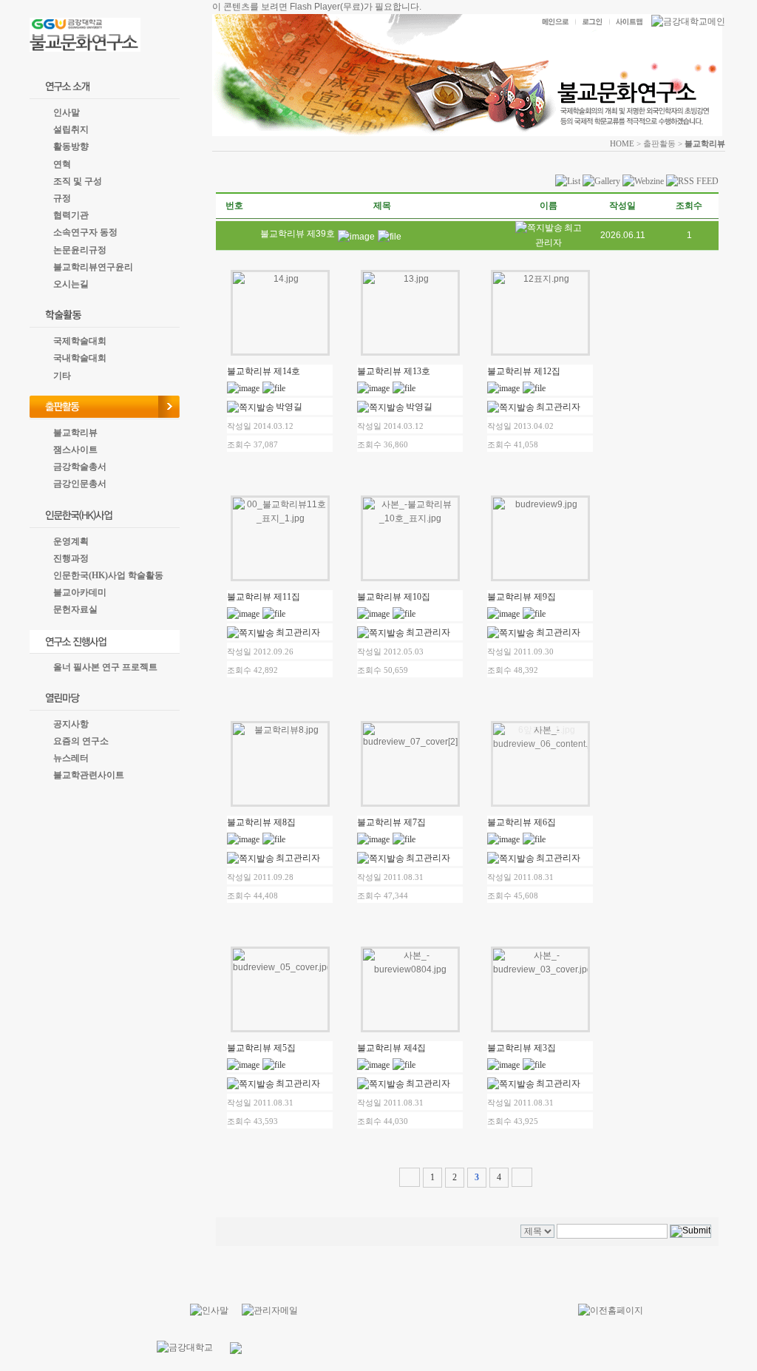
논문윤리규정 (79, 250)
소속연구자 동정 (85, 232)
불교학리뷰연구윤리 (93, 267)
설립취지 (71, 129)
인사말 (66, 112)
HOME (622, 143)
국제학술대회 (79, 341)
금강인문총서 (79, 483)
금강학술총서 (79, 466)
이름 (548, 205)
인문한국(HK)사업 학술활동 (108, 575)
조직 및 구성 (77, 181)
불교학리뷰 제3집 (521, 1048)
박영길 (289, 407)
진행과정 (71, 558)
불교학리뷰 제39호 (297, 233)
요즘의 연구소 (81, 741)
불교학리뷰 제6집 (521, 822)
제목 (382, 205)
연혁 (62, 164)
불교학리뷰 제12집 (523, 371)
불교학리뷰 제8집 (261, 822)
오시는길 (71, 284)
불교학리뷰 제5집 (261, 1048)
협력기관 (71, 215)
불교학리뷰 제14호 (263, 371)
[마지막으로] (522, 1177)
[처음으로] (409, 1177)
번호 (234, 205)
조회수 (689, 205)
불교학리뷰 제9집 (521, 597)
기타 (62, 375)
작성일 (622, 205)
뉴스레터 (71, 758)
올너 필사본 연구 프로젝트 (105, 667)
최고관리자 (558, 407)
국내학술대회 (79, 358)
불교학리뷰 (75, 432)
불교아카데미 (79, 592)
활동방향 (71, 146)
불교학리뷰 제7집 (391, 822)
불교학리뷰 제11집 (263, 597)
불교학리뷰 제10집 (393, 597)
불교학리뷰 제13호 (393, 371)
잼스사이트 (75, 449)
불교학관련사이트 (88, 775)
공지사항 (71, 724)
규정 (62, 198)
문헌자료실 (75, 609)
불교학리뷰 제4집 (391, 1048)
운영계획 (71, 541)
